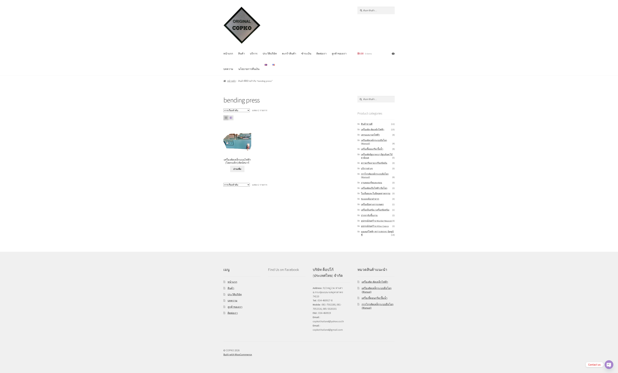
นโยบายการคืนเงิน (248, 69)
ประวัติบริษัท (270, 53)
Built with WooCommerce (237, 354)
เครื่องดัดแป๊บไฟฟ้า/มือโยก (374, 188)
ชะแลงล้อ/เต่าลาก (370, 198)
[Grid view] (225, 117)
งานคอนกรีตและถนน (371, 182)
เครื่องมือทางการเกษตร (372, 204)
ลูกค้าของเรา (339, 53)
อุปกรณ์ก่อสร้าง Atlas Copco (375, 226)
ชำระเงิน (306, 53)
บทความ (228, 69)
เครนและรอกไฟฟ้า (370, 134)
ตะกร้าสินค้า (289, 53)
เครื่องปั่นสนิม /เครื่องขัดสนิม (375, 209)
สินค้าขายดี (366, 124)
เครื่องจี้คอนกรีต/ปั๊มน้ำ (372, 149)
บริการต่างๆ (367, 168)
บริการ (254, 53)
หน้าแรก (228, 53)
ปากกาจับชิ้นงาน (369, 215)
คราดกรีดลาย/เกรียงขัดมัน (374, 163)
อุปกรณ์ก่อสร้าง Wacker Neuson (376, 220)
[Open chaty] (609, 364)
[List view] (230, 117)
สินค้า (241, 53)
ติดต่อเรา (321, 53)
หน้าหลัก (231, 81)
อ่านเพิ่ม (237, 168)
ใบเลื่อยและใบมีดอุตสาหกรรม (375, 193)
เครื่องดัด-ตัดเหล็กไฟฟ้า (372, 129)
